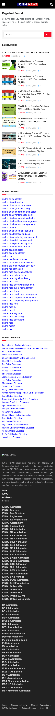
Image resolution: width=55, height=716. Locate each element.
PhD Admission (10, 643)
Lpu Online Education (11, 405)
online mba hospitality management (20, 300)
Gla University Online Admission (16, 345)
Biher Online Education (12, 360)
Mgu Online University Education (16, 424)
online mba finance (11, 291)
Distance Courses (28, 708)
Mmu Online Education (12, 383)
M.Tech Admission (12, 678)
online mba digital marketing (16, 278)
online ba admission (12, 199)
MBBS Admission (11, 652)
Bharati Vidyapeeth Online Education (18, 357)
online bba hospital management (18, 224)
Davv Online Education (12, 418)
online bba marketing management (19, 237)
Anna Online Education (12, 411)
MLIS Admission (11, 665)
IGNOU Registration (12, 516)
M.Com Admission (12, 658)
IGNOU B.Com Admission (15, 557)
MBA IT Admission (12, 687)
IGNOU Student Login (13, 526)
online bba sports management (17, 243)
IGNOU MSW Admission (15, 573)
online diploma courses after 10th (18, 262)
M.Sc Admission (10, 662)
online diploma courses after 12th (18, 265)
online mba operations (13, 319)
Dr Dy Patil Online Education (14, 434)
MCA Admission (10, 655)
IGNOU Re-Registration (14, 519)
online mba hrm (10, 303)
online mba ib (9, 306)
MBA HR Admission (12, 684)
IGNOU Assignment (12, 522)
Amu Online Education (12, 351)
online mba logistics (12, 313)
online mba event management (17, 287)
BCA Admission (10, 614)
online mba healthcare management (20, 294)
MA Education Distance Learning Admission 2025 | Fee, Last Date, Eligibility (32, 175)
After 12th (44, 708)
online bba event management (17, 214)
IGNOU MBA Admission (14, 538)
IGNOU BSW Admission (15, 570)
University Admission (40, 705)
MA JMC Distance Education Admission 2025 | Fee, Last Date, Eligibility (32, 79)
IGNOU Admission (12, 506)
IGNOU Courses (10, 510)
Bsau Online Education (12, 395)
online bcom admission (13, 252)
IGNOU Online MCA (12, 589)
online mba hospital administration (19, 297)
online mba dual (10, 281)
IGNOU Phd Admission (14, 554)
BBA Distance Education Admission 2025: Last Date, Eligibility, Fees (33, 107)
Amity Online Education (12, 389)
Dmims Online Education (13, 367)
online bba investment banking (17, 230)
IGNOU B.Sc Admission (14, 564)
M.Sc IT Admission (12, 671)
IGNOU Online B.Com (13, 595)
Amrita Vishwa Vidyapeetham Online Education (23, 392)
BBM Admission (10, 611)
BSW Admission (11, 617)
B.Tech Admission (12, 627)
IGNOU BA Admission (14, 529)
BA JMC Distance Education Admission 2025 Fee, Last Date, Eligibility (35, 150)
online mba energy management (18, 284)
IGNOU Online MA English (16, 599)
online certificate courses (14, 259)
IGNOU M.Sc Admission (14, 567)
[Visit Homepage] (27, 4)
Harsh (22, 71)
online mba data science (14, 275)
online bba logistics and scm (16, 234)
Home (4, 490)
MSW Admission (11, 674)
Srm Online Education (12, 386)
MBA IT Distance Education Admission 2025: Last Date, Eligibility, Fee (35, 162)
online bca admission (12, 249)
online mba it (8, 310)
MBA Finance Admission (15, 681)
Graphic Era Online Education (15, 402)
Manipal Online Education (13, 408)
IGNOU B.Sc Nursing (13, 576)
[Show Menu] (3, 4)
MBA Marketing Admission (16, 690)
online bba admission (13, 202)
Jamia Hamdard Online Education (17, 376)
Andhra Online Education (13, 430)
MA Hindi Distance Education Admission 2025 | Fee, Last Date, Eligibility (32, 64)
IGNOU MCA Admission (14, 548)
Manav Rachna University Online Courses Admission (25, 348)
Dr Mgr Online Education (13, 370)
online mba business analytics (17, 271)
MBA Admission (10, 649)
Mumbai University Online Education (18, 427)
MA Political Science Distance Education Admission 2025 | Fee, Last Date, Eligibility (34, 94)
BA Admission (10, 604)
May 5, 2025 (32, 71)
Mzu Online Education (12, 354)
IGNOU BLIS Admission (14, 551)
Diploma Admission (12, 636)
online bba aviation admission (17, 205)
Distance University (19, 705)
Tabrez (7, 56)
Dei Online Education (11, 364)
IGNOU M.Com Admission (16, 560)
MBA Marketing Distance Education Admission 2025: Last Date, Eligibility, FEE (34, 136)
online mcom (8, 325)
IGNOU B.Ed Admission (14, 541)
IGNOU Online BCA (12, 592)
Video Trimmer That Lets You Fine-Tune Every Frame (25, 52)
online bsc (7, 256)
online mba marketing (13, 316)
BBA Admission (10, 608)
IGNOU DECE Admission (15, 579)
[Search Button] (51, 4)
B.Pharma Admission (13, 633)
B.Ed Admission (10, 630)
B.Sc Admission (10, 624)
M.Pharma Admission (13, 668)
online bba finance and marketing (18, 218)
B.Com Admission (12, 620)
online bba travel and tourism (16, 246)
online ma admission (12, 268)
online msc (7, 329)
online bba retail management (17, 240)
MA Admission (10, 646)
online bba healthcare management (20, 221)
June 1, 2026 (17, 56)
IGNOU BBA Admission (14, 535)
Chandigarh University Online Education (20, 399)
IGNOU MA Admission (14, 532)
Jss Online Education (11, 380)
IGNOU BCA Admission (14, 545)
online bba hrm (9, 227)
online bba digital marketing (16, 208)
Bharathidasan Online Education (16, 414)
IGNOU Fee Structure (13, 513)
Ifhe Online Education (11, 373)
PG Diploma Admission (14, 639)
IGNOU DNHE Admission (15, 583)
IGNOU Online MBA (12, 586)
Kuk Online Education (11, 421)
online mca (7, 322)
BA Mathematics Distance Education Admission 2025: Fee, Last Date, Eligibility (34, 121)
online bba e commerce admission (19, 211)
